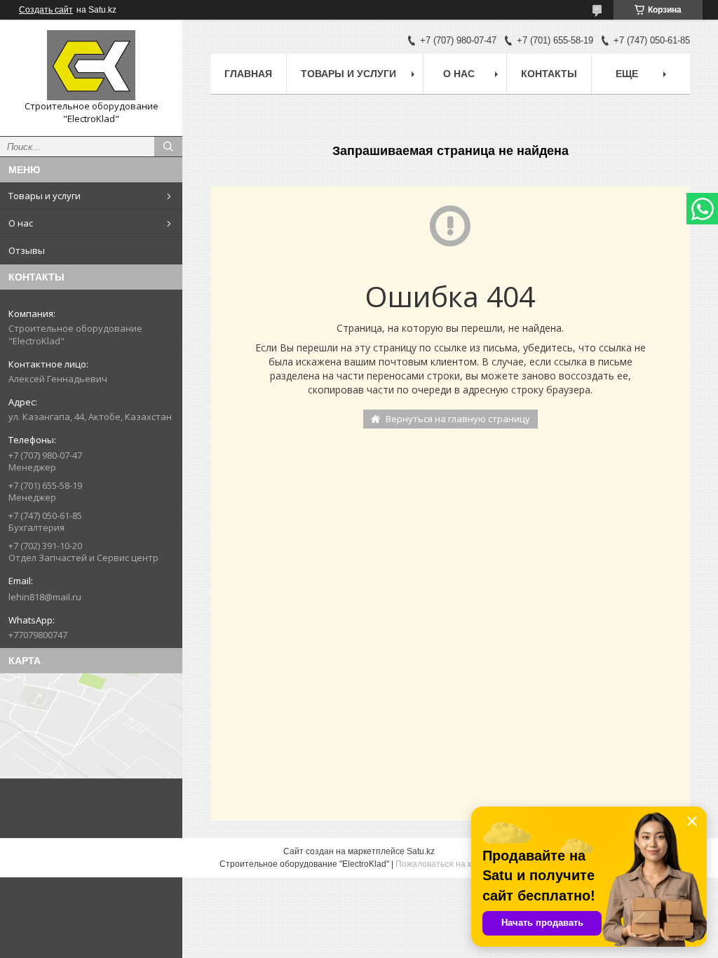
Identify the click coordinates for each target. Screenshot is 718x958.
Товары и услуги (44, 195)
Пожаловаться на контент (447, 864)
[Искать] (168, 146)
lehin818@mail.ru (44, 597)
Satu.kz (421, 851)
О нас (20, 223)
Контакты (549, 73)
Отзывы (26, 250)
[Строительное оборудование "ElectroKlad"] (91, 65)
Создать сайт (46, 10)
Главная (248, 73)
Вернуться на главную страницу (458, 418)
